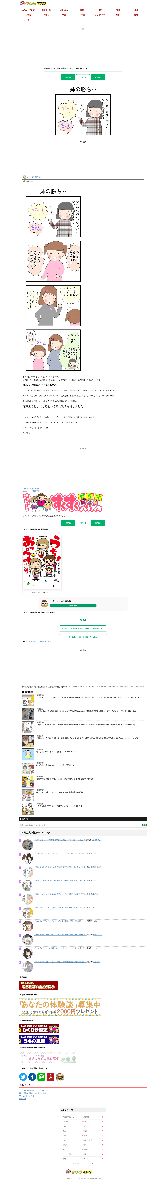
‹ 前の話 (68, 77)
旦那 (118, 15)
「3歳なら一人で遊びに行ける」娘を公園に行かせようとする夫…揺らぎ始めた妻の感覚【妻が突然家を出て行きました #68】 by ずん (87, 738)
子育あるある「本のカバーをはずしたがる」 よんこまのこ (59, 806)
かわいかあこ (47, 641)
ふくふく (96, 853)
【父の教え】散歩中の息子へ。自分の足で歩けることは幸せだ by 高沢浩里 (64, 779)
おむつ (65, 1140)
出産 (64, 1131)
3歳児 (46, 15)
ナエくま (96, 907)
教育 (64, 1149)
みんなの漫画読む (32, 491)
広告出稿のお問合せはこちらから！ (32, 1093)
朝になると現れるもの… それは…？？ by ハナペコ (56, 752)
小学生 (82, 15)
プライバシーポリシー (27, 1096)
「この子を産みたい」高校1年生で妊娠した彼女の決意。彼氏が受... (60, 948)
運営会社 (22, 1099)
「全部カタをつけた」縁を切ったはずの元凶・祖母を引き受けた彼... (60, 935)
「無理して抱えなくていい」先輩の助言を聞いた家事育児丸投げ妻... (60, 880)
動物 (136, 15)
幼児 (64, 15)
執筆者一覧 (46, 10)
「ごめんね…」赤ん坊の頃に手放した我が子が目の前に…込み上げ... (60, 840)
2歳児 (28, 15)
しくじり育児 (100, 15)
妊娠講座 (66, 1122)
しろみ (95, 894)
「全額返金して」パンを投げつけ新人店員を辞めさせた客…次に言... (60, 907)
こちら (52, 687)
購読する (25, 819)
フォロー (28, 516)
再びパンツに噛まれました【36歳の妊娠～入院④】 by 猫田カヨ (60, 792)
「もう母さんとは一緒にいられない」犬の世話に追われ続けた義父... (60, 962)
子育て (100, 10)
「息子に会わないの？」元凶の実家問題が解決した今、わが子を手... (60, 867)
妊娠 (82, 10)
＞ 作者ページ (73, 605)
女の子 (39, 641)
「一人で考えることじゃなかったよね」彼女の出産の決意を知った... (60, 853)
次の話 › (98, 77)
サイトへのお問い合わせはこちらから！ (34, 1090)
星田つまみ (96, 840)
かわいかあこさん (38, 488)
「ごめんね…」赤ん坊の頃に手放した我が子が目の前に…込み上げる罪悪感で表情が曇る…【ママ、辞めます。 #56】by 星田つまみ (86, 711)
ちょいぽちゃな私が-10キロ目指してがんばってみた (83, 628)
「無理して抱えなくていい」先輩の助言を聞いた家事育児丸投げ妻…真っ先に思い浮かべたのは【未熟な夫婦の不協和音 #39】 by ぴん (87, 724)
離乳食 (65, 1145)
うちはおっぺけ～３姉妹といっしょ (42, 593)
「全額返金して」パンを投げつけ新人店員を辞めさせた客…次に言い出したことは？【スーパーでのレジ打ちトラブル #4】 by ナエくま (88, 697)
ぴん (94, 880)
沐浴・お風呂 (87, 1140)
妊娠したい (64, 10)
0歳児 (118, 10)
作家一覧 (83, 77)
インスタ (83, 620)
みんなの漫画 (31, 641)
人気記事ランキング (69, 1117)
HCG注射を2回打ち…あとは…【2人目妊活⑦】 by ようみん (58, 765)
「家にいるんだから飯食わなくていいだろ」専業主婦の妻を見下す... (60, 894)
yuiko (95, 921)
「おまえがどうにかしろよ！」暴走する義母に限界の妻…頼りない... (60, 921)
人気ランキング (28, 10)
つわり (85, 1126)
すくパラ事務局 (34, 177)
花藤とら (96, 962)
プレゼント (28, 19)
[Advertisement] (83, 45)
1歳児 (135, 10)
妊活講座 (86, 1117)
